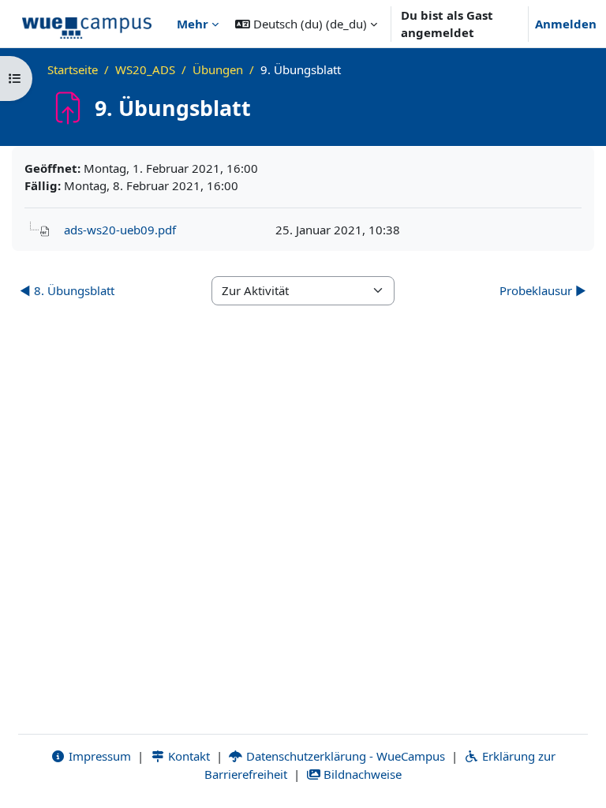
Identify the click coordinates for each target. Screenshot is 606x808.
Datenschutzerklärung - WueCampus (344, 756)
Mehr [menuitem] (192, 24)
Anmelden (566, 24)
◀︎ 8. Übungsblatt (67, 290)
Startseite (72, 69)
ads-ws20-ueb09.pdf (120, 230)
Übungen (218, 69)
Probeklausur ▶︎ (542, 290)
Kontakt (187, 756)
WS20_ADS (145, 69)
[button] (306, 23)
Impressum (98, 756)
